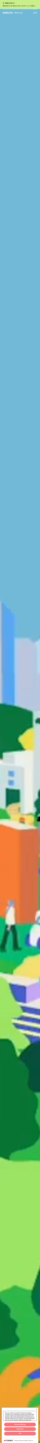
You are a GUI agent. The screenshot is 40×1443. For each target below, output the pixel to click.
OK (20, 1433)
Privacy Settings (20, 1424)
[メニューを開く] (35, 12)
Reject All (20, 1429)
